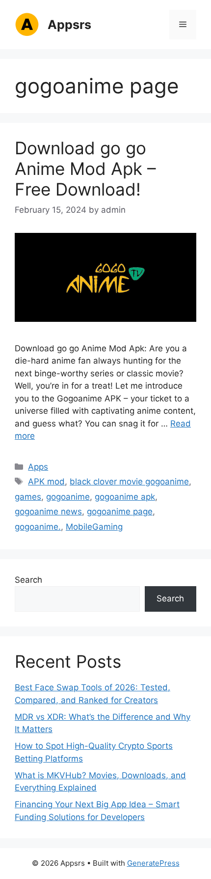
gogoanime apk (125, 497)
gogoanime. (38, 527)
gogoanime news (48, 511)
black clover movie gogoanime (129, 481)
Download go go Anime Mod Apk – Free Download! (85, 168)
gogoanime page (120, 511)
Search (28, 580)
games (28, 497)
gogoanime (68, 497)
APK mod (46, 481)
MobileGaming (94, 527)
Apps (38, 467)
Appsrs (69, 24)
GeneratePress (153, 863)
